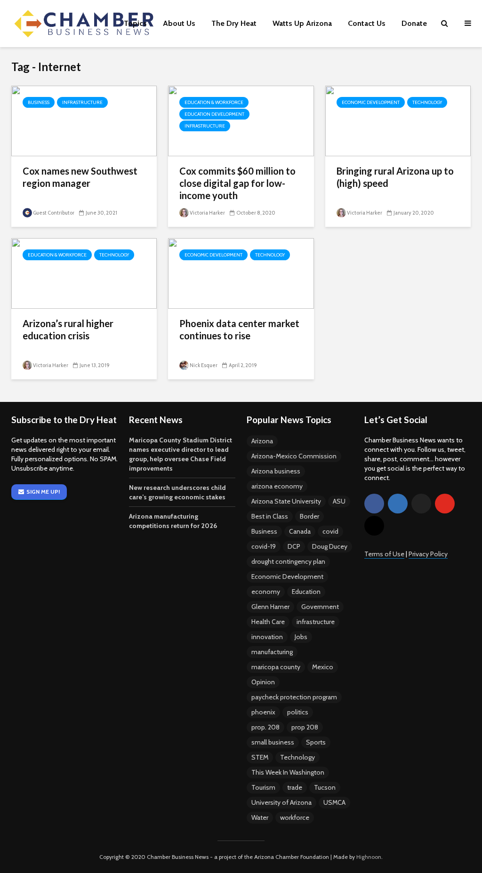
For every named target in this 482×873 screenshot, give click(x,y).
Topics (135, 23)
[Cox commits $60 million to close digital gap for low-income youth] (240, 120)
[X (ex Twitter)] (421, 503)
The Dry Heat (234, 23)
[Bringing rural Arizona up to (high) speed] (398, 120)
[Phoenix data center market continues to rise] (240, 272)
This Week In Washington (287, 772)
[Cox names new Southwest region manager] (84, 120)
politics (297, 712)
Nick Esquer (203, 365)
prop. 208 (265, 727)
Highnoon (368, 856)
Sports (316, 742)
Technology (427, 102)
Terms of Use (384, 554)
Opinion (263, 682)
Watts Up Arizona (302, 23)
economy (265, 591)
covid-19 (263, 546)
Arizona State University (286, 501)
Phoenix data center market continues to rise (239, 329)
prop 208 (304, 727)
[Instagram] (374, 526)
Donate (414, 23)
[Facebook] (374, 503)
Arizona (262, 441)
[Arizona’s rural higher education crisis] (84, 272)
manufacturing (272, 652)
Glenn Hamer (270, 606)
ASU (339, 501)
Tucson (325, 787)
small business (272, 742)
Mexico (322, 667)
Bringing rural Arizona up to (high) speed (395, 177)
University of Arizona (281, 802)
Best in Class (269, 516)
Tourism (263, 787)
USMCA (334, 802)
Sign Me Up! (43, 491)
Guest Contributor (53, 212)
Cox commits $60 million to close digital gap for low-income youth (237, 183)
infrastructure (316, 621)
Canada (300, 531)
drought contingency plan (288, 561)
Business (38, 102)
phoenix (263, 712)
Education (306, 591)
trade (294, 787)
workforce (294, 817)
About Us (179, 23)
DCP (294, 546)
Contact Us (367, 23)
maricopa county (275, 667)
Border (309, 516)
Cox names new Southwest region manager (80, 177)
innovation (267, 637)
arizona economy (277, 486)
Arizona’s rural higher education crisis (68, 329)
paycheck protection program (294, 697)
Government (320, 606)
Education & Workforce (214, 102)
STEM (259, 757)
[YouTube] (445, 503)
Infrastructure (82, 102)
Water (259, 817)
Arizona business (275, 471)
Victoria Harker (207, 212)
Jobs (301, 637)
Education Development (214, 114)
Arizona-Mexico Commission (294, 456)
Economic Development (371, 102)
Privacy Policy (428, 554)
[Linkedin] (398, 503)
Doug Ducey (329, 546)
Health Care (268, 621)
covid (330, 531)
